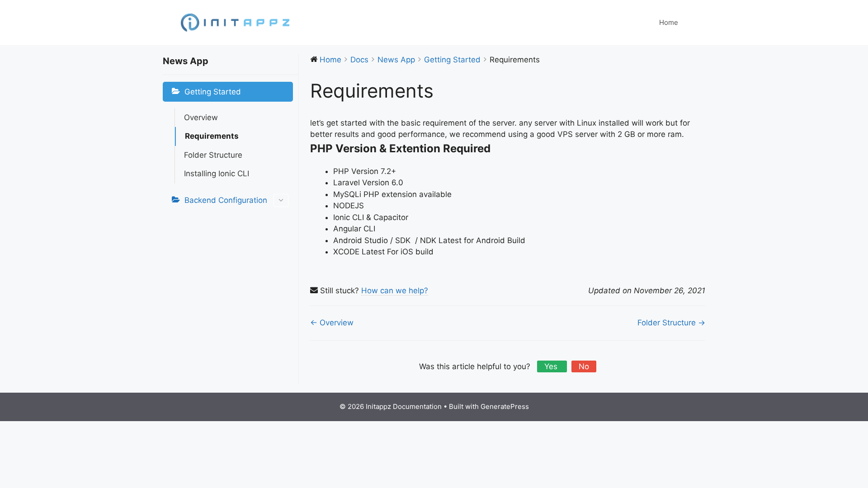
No (584, 366)
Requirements (212, 136)
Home (668, 22)
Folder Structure (213, 155)
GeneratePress (505, 406)
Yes (552, 366)
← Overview (332, 322)
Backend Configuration (225, 200)
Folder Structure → (671, 322)
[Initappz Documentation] (235, 22)
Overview (201, 117)
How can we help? (394, 290)
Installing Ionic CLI (216, 173)
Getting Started (212, 91)
